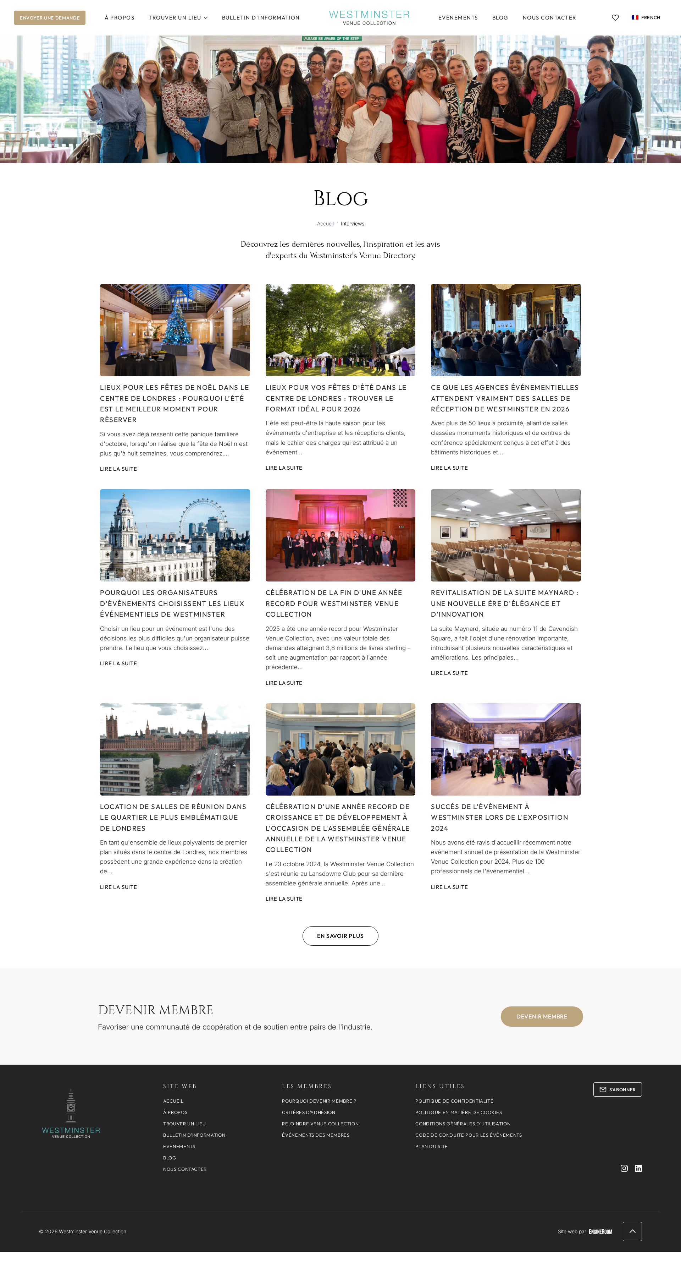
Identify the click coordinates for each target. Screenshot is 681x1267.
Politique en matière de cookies (458, 1112)
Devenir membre (542, 1016)
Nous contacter (549, 17)
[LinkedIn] (638, 1168)
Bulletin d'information (261, 17)
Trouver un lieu (175, 17)
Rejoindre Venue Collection (320, 1123)
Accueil (325, 223)
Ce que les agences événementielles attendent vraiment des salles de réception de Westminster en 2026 (505, 398)
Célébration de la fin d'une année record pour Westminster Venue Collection (334, 603)
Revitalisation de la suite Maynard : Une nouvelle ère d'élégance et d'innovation (504, 603)
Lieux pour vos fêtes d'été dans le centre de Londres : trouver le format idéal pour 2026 (336, 398)
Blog (500, 17)
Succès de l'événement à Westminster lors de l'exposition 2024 (499, 817)
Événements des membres (315, 1135)
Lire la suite (118, 468)
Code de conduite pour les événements (468, 1135)
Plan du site (431, 1146)
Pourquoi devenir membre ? (319, 1101)
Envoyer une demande (50, 18)
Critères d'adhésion (308, 1112)
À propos (119, 17)
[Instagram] (624, 1168)
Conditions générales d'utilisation (462, 1123)
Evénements (458, 17)
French (650, 17)
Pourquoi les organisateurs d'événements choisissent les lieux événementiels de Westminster (172, 603)
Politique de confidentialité (454, 1101)
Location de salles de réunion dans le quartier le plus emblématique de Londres (173, 817)
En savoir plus (340, 935)
